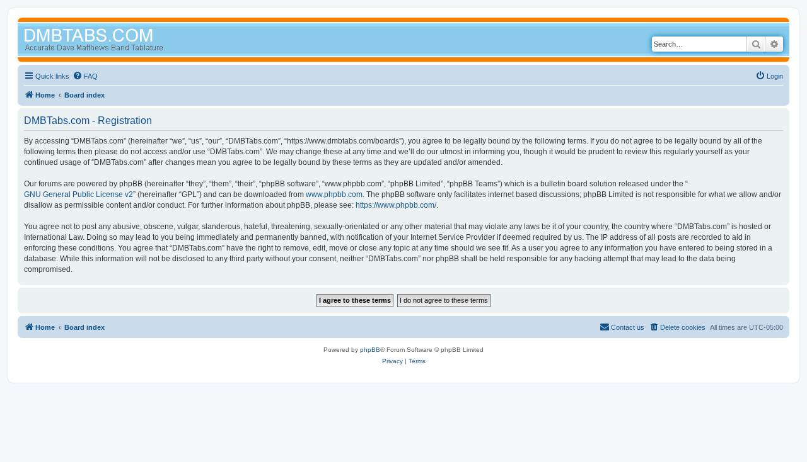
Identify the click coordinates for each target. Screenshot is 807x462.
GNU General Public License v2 (78, 194)
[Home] (118, 41)
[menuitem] (85, 76)
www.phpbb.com (334, 194)
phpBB (370, 349)
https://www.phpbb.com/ (396, 205)
